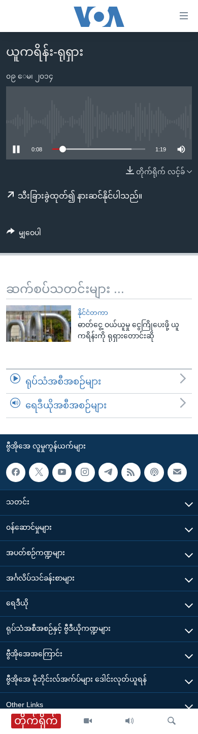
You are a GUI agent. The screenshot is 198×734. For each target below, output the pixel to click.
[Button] (24, 235)
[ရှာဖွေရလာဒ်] (171, 721)
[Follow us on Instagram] (84, 472)
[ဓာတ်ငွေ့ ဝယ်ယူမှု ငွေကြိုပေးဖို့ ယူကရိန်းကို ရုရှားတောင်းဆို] (38, 323)
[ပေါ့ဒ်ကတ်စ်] (153, 472)
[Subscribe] (177, 472)
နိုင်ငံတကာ (93, 312)
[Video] (88, 721)
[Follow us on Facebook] (15, 472)
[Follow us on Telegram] (108, 472)
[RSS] (131, 472)
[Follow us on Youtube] (62, 472)
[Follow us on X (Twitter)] (38, 472)
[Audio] (129, 721)
